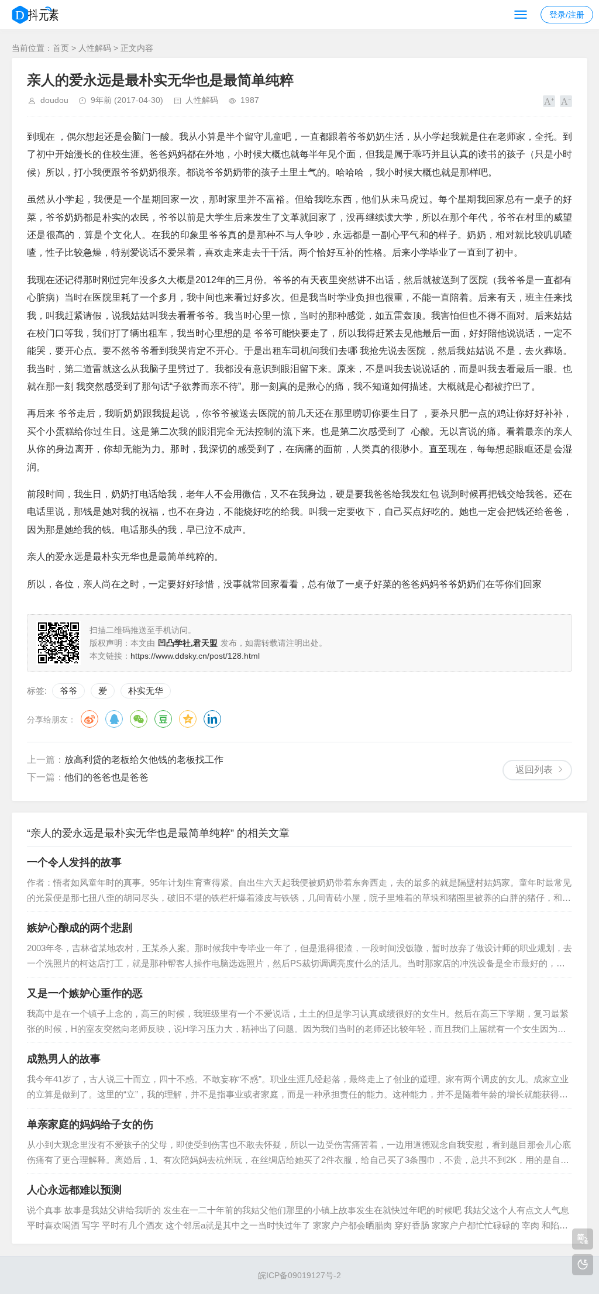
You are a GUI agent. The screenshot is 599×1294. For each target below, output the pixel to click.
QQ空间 (188, 719)
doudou (54, 100)
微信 (138, 719)
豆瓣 (163, 719)
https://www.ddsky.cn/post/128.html (195, 655)
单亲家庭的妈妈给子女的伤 (90, 1124)
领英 (212, 719)
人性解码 (94, 48)
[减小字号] (566, 101)
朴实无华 (145, 691)
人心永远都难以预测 (74, 1190)
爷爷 (68, 691)
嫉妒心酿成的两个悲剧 (79, 928)
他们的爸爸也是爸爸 (106, 777)
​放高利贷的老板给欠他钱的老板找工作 (143, 760)
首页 (61, 48)
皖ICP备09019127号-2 (299, 1275)
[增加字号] (549, 101)
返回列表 (534, 770)
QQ (114, 719)
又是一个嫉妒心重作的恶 (85, 993)
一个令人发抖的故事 (74, 862)
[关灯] (582, 1264)
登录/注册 (566, 14)
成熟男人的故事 (64, 1059)
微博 (89, 719)
